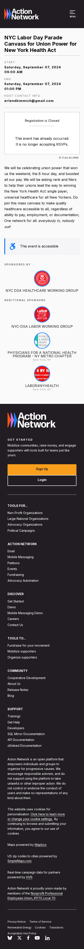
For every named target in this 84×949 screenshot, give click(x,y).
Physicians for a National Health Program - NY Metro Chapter (42, 354)
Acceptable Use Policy (22, 933)
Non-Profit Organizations (25, 513)
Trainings (14, 716)
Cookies (40, 927)
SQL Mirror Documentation (26, 734)
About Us (14, 684)
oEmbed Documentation (25, 746)
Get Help (14, 722)
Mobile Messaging (21, 557)
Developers (16, 728)
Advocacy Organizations (25, 525)
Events (12, 569)
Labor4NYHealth (42, 386)
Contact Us (15, 625)
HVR (29, 877)
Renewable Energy (19, 927)
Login (42, 480)
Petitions (14, 563)
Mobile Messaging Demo (25, 613)
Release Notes (18, 690)
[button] (73, 16)
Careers (13, 619)
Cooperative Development (26, 678)
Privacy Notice (17, 921)
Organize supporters (22, 657)
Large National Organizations (28, 519)
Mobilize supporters (22, 651)
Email (11, 551)
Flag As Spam (70, 157)
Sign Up (42, 469)
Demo (12, 607)
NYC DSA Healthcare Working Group (42, 290)
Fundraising (16, 574)
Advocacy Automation (23, 581)
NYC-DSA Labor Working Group (42, 326)
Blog (11, 695)
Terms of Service (40, 921)
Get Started (16, 601)
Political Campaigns (21, 530)
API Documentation (21, 740)
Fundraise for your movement (29, 645)
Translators (56, 927)
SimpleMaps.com (19, 861)
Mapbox (41, 845)
